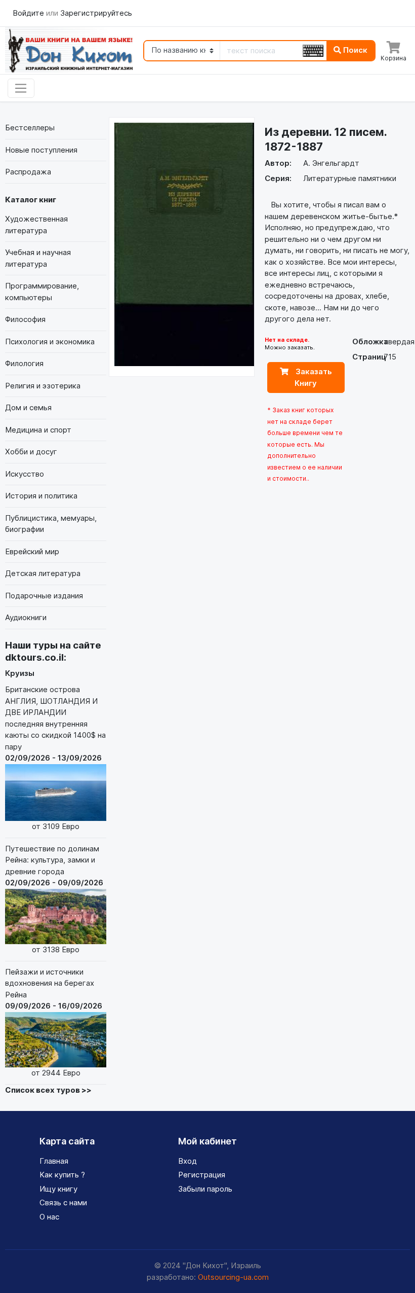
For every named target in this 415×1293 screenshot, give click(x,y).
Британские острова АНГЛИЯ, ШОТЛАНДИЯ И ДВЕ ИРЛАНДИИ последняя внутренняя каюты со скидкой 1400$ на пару (55, 758)
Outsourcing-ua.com (233, 1277)
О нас (49, 1217)
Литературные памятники (349, 178)
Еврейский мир (32, 551)
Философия (25, 319)
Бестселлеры (30, 127)
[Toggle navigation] (21, 88)
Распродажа (28, 171)
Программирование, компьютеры (42, 291)
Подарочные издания (44, 595)
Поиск (354, 50)
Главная (53, 1161)
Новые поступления (41, 150)
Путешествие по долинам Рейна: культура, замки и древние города (54, 899)
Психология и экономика (50, 341)
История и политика (41, 495)
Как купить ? (62, 1174)
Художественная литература (36, 224)
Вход (187, 1161)
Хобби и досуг (31, 451)
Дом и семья (28, 407)
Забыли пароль (205, 1189)
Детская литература (42, 573)
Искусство (24, 474)
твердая (399, 341)
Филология (24, 363)
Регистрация (201, 1174)
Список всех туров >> (48, 1090)
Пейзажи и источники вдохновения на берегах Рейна (53, 1022)
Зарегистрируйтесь (96, 13)
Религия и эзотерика (42, 385)
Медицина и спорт (38, 430)
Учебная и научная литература (38, 258)
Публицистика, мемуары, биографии (51, 523)
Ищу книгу (58, 1189)
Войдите (29, 13)
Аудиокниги (26, 617)
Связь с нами (63, 1202)
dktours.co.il (34, 657)
